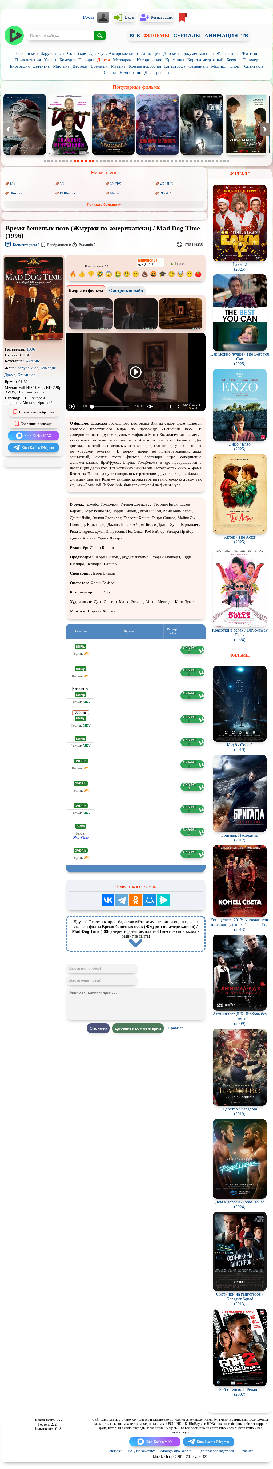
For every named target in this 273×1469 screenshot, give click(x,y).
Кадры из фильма (86, 290)
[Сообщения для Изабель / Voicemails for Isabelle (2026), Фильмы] (157, 154)
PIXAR (165, 193)
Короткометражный (205, 60)
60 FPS (115, 184)
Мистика (61, 66)
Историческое (149, 60)
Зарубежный (52, 53)
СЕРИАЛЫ (187, 35)
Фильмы (32, 361)
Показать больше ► (104, 204)
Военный (99, 66)
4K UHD (166, 184)
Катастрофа (174, 66)
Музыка (118, 66)
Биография (20, 66)
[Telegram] (121, 900)
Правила (175, 1028)
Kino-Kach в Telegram (38, 448)
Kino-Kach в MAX (37, 436)
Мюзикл (218, 66)
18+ (12, 184)
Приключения (28, 60)
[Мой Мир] (149, 900)
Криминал (174, 60)
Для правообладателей (216, 1451)
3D (62, 184)
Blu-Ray (16, 193)
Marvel (115, 193)
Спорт (235, 66)
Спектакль (253, 66)
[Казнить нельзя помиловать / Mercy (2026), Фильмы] (246, 154)
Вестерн (80, 66)
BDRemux (67, 193)
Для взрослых (157, 72)
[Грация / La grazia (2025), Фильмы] (202, 154)
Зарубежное (27, 368)
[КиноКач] (14, 35)
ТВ (244, 35)
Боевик (233, 60)
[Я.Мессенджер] (163, 900)
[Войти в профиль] (103, 17)
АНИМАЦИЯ (221, 35)
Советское (76, 53)
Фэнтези (249, 53)
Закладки (115, 1451)
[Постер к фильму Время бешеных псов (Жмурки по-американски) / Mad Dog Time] (33, 339)
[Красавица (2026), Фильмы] (25, 154)
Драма (103, 60)
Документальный (198, 53)
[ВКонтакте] (108, 900)
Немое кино (130, 72)
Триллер (250, 60)
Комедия (67, 60)
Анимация (150, 53)
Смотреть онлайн (126, 290)
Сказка (110, 72)
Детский (171, 53)
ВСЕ (134, 35)
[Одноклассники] (135, 900)
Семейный (198, 66)
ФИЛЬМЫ (156, 35)
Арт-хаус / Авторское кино (113, 53)
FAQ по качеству (141, 1451)
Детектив (41, 66)
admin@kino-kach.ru (176, 1451)
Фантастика (228, 53)
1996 (31, 349)
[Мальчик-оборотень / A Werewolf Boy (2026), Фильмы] (113, 154)
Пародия (86, 60)
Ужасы (50, 60)
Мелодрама (123, 60)
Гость (89, 17)
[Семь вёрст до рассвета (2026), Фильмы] (69, 154)
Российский (27, 53)
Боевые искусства (145, 66)
